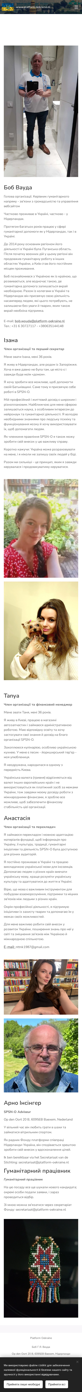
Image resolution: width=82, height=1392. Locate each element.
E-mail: (10, 947)
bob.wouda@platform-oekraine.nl (40, 321)
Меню (76, 7)
